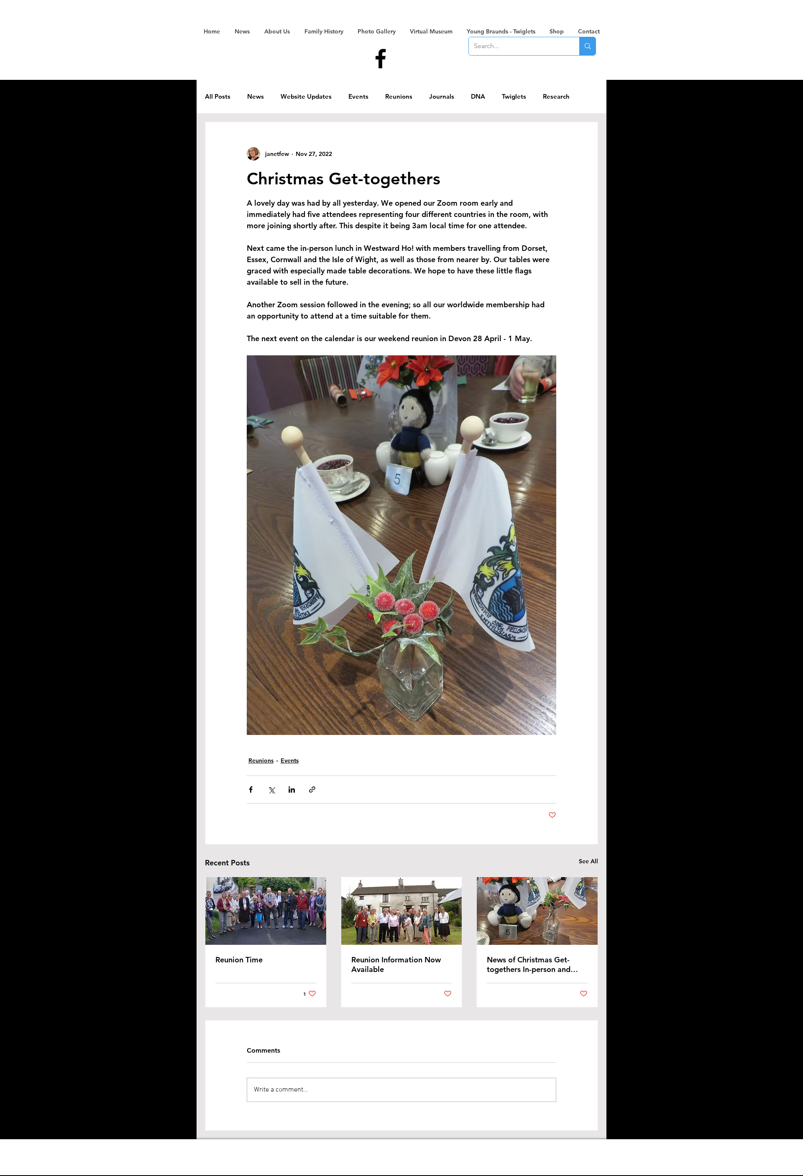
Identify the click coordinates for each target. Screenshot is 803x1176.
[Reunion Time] (265, 911)
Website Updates (306, 96)
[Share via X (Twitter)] (271, 789)
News (255, 96)
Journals (441, 96)
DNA (478, 96)
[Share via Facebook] (251, 789)
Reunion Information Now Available (396, 964)
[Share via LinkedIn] (292, 789)
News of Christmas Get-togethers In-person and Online (528, 964)
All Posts (217, 96)
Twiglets (514, 96)
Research (556, 96)
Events (358, 96)
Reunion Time (239, 959)
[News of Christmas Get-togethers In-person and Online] (537, 911)
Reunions (398, 96)
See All (588, 861)
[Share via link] (312, 789)
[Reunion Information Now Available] (401, 911)
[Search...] (587, 46)
